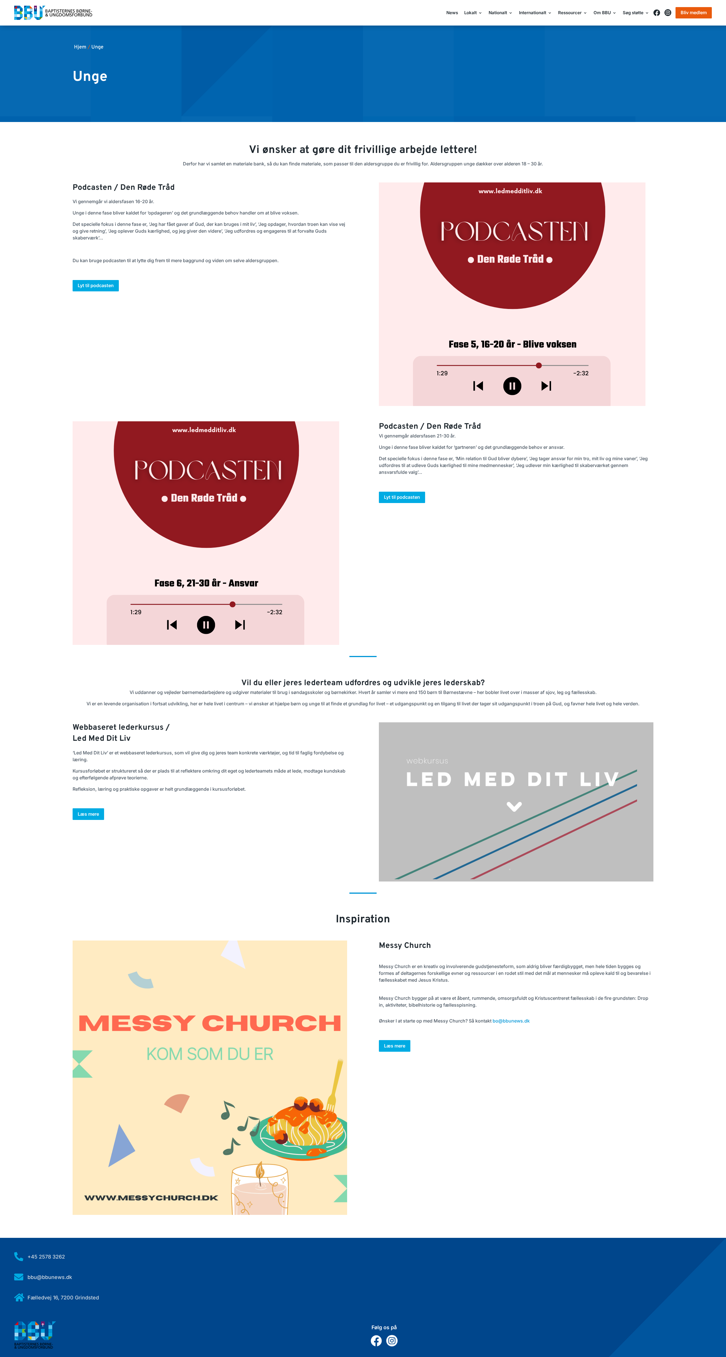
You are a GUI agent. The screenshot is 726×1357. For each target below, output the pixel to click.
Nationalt (498, 13)
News (452, 13)
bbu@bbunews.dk (50, 1277)
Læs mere (88, 814)
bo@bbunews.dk (511, 1021)
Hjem (80, 47)
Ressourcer (570, 13)
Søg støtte (633, 13)
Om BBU (602, 13)
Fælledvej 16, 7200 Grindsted (63, 1298)
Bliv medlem (694, 12)
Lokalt (470, 13)
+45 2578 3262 (46, 1257)
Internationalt (532, 13)
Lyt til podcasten (96, 285)
